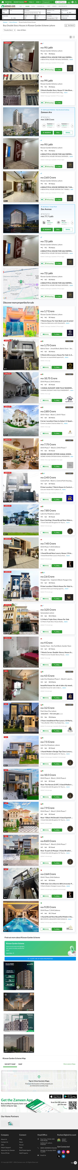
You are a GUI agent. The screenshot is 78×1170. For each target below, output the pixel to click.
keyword (49, 16)
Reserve (48, 132)
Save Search (71, 25)
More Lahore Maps (69, 1064)
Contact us (4, 1142)
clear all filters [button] (21, 30)
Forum (21, 1145)
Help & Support (6, 1147)
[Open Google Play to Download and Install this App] (70, 1098)
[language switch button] (68, 2)
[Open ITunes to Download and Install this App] (56, 1098)
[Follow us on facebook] (59, 1153)
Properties (8, 2)
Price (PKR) (5, 16)
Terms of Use (5, 1153)
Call (59, 69)
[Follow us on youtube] (68, 1153)
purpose (5, 10)
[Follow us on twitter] (59, 1158)
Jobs (2, 1145)
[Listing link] (39, 56)
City (11, 10)
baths (37, 16)
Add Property (23, 1153)
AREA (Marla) (65, 10)
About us (4, 1139)
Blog (20, 1139)
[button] (5, 12)
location (27, 10)
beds (26, 16)
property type (50, 10)
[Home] (2, 2)
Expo (20, 1147)
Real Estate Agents (25, 1150)
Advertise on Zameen (8, 1150)
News (21, 1142)
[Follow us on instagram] (64, 1153)
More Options (65, 16)
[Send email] (42, 69)
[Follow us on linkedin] (64, 1158)
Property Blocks (20, 2)
